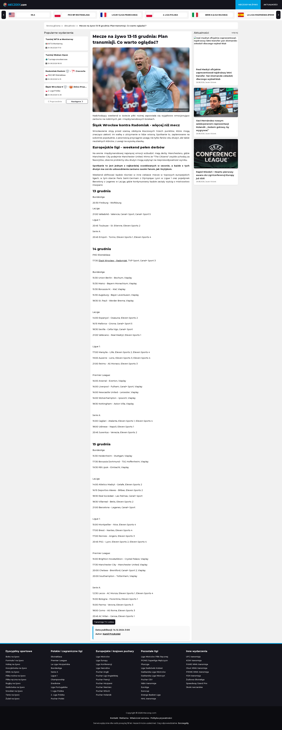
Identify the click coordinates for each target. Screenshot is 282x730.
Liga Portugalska (59, 687)
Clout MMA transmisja (196, 668)
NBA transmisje (148, 683)
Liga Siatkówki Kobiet (152, 668)
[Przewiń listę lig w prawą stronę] (278, 15)
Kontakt (114, 718)
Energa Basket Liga (151, 695)
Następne (76, 101)
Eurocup (145, 691)
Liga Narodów (103, 668)
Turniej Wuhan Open (57, 55)
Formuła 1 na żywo (15, 660)
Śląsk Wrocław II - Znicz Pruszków (66, 87)
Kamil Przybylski (111, 634)
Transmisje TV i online (104, 622)
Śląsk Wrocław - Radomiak (113, 260)
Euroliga (145, 687)
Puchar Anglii (102, 672)
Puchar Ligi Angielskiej (107, 676)
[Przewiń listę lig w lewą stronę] (3, 15)
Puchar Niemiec (104, 687)
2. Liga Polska (54, 91)
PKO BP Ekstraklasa (57, 75)
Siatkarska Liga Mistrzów (153, 672)
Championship (58, 679)
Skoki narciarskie (194, 687)
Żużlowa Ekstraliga (195, 679)
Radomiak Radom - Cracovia (65, 71)
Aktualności (271, 5)
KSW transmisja (194, 660)
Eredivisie (55, 683)
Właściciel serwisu (139, 718)
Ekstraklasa (56, 656)
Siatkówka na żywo (15, 687)
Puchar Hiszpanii (104, 683)
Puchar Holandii (103, 695)
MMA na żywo (12, 672)
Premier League (59, 660)
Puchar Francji (103, 679)
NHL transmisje (148, 698)
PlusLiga (145, 664)
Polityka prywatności (161, 718)
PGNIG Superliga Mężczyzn (154, 660)
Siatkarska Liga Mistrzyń (153, 676)
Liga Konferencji (104, 664)
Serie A (54, 672)
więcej (235, 32)
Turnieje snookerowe (57, 59)
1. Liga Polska (57, 691)
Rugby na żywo (13, 683)
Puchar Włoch (103, 691)
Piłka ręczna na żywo (16, 679)
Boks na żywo (12, 656)
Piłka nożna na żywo (16, 676)
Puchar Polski (57, 698)
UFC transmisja (193, 656)
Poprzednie (55, 101)
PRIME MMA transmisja (197, 672)
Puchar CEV (146, 679)
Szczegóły (183, 723)
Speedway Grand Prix (196, 683)
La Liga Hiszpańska (60, 664)
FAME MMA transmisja (197, 664)
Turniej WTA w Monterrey (59, 39)
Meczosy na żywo (248, 5)
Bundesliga (56, 668)
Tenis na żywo (13, 695)
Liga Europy (102, 660)
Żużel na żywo (13, 698)
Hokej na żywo (13, 664)
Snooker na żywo (14, 691)
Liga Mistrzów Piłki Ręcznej (154, 656)
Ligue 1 (54, 676)
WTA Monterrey (55, 44)
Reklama (124, 718)
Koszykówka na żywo (16, 668)
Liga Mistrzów (103, 656)
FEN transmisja (193, 676)
